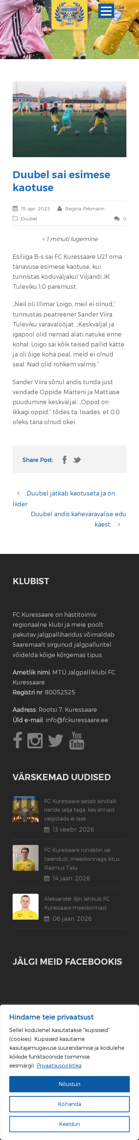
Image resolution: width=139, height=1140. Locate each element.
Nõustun (69, 1084)
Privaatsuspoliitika (59, 1065)
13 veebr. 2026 (73, 829)
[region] (69, 1072)
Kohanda (69, 1104)
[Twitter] (56, 744)
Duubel (29, 218)
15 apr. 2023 (35, 209)
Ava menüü (106, 11)
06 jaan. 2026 (72, 918)
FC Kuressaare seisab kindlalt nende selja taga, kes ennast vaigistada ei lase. (80, 810)
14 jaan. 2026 (71, 878)
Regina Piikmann (85, 209)
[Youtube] (77, 744)
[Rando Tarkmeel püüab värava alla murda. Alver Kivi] (70, 119)
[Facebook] (18, 744)
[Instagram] (35, 744)
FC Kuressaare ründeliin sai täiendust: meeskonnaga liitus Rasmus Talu (81, 859)
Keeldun (69, 1124)
